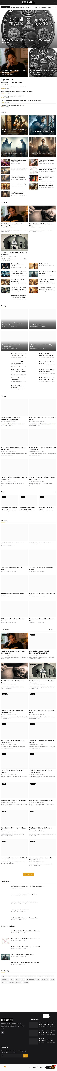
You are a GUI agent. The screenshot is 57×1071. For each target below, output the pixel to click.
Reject (41, 1067)
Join (39, 542)
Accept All (49, 1067)
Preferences (33, 1067)
